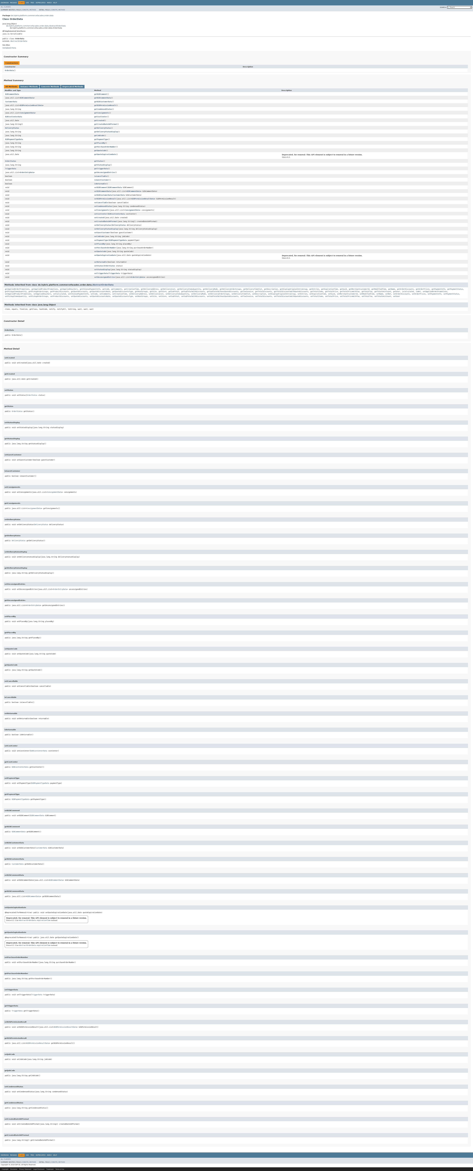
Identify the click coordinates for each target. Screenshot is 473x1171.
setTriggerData (101, 273)
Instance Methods (29, 87)
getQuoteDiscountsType (122, 292)
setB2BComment (100, 187)
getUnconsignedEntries (104, 172)
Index (49, 3)
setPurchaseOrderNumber (105, 248)
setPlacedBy (99, 244)
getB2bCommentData (102, 98)
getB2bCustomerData (103, 102)
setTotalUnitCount (382, 296)
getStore (162, 292)
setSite (153, 296)
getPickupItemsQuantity (15, 292)
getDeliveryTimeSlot (252, 289)
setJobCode (99, 236)
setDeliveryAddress (138, 294)
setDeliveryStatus (102, 225)
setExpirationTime (317, 294)
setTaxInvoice (246, 296)
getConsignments (101, 113)
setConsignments (101, 210)
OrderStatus (10, 161)
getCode (105, 289)
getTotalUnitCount (382, 292)
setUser (396, 296)
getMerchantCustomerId (359, 289)
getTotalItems (316, 292)
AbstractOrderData (18, 41)
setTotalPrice (331, 296)
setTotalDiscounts (263, 296)
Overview (5, 3)
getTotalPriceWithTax (350, 292)
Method (33, 10)
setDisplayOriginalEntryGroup (282, 294)
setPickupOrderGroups (38, 296)
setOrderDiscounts (401, 294)
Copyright (5, 1169)
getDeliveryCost (167, 289)
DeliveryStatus (12, 128)
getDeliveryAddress (150, 289)
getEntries (314, 289)
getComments (116, 289)
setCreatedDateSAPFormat (105, 221)
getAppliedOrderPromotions (17, 289)
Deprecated (40, 3)
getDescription (271, 289)
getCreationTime (131, 289)
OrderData (9, 70)
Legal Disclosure (38, 1169)
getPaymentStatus (455, 289)
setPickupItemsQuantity (15, 296)
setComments (104, 294)
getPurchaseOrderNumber (105, 147)
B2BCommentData (12, 94)
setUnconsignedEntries (104, 277)
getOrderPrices (423, 289)
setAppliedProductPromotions (18, 294)
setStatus (98, 266)
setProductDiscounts (59, 296)
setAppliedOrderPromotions (435, 292)
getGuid (343, 289)
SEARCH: (443, 7)
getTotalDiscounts (263, 292)
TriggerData (10, 169)
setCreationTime (119, 294)
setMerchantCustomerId (347, 294)
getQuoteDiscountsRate (100, 292)
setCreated (99, 218)
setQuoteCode (100, 251)
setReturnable (100, 262)
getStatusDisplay (102, 165)
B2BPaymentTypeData (14, 139)
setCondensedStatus (103, 206)
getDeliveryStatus (102, 128)
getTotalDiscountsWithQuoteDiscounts (291, 292)
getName (391, 289)
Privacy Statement (25, 1169)
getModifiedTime (378, 289)
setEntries (302, 294)
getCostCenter (100, 117)
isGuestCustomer (101, 180)
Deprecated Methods (72, 87)
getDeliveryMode (210, 289)
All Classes (6, 7)
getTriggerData (101, 169)
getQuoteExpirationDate (105, 154)
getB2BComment (100, 94)
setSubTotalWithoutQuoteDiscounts (222, 296)
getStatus (98, 161)
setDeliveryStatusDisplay (106, 229)
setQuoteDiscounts (79, 296)
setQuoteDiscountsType (122, 296)
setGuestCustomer (102, 233)
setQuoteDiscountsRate (100, 296)
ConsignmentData (27, 113)
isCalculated (408, 292)
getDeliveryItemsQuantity (189, 289)
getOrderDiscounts (405, 289)
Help (55, 3)
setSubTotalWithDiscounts (193, 296)
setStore (162, 296)
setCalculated (59, 294)
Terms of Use (59, 1169)
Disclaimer (13, 1169)
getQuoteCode (100, 150)
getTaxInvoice (246, 292)
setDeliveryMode (198, 294)
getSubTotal (173, 292)
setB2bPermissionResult (105, 199)
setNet (388, 294)
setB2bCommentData (102, 191)
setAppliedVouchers (42, 294)
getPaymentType (101, 139)
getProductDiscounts (59, 292)
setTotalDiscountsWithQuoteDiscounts (291, 296)
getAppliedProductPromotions (44, 289)
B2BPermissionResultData (31, 105)
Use (27, 3)
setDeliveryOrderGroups (218, 294)
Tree (32, 3)
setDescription (259, 294)
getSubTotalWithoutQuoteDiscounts (222, 292)
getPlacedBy (99, 143)
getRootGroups (141, 292)
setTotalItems (316, 296)
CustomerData (11, 102)
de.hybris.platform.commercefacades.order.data (32, 15)
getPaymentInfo (438, 289)
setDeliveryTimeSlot (240, 294)
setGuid (331, 294)
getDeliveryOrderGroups (230, 289)
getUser (396, 292)
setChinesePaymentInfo (78, 294)
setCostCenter (100, 214)
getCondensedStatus (103, 109)
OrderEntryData (27, 172)
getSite (153, 292)
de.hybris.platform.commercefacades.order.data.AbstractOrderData (36, 26)
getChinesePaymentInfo (90, 289)
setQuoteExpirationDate (105, 255)
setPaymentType (101, 240)
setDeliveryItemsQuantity (177, 294)
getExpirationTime (329, 289)
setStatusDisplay (102, 269)
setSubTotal (173, 296)
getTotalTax (367, 292)
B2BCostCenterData (13, 117)
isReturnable (100, 184)
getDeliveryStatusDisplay (106, 132)
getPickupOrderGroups (38, 292)
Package (13, 3)
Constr (25, 10)
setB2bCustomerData (103, 195)
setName (379, 294)
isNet (418, 292)
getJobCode (99, 135)
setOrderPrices (419, 294)
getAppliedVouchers (69, 289)
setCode (94, 294)
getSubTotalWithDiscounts (193, 292)
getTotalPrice (331, 292)
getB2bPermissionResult (105, 105)
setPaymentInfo (434, 294)
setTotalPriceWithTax (350, 296)
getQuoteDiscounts (79, 292)
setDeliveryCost (156, 294)
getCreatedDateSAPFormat (105, 124)
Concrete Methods (50, 87)
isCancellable (100, 176)
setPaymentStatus (451, 294)
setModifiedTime (367, 294)
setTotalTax (367, 296)
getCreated (99, 120)
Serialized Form (9, 48)
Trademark (50, 1169)
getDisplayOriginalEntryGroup (293, 289)
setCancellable (101, 203)
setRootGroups (141, 296)
